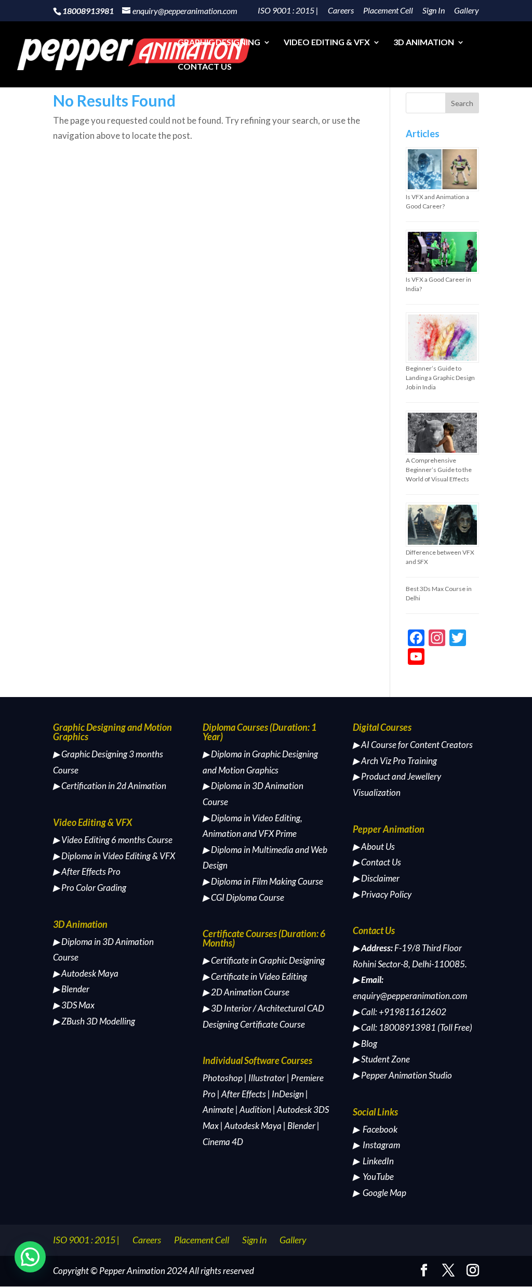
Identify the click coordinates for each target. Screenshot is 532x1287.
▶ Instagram (376, 1144)
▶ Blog (365, 1043)
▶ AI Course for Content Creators (413, 744)
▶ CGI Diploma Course (243, 897)
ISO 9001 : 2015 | (288, 10)
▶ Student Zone (381, 1059)
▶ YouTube (373, 1176)
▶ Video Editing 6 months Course (112, 839)
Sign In (433, 10)
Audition (255, 1109)
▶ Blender (71, 988)
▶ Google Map (379, 1192)
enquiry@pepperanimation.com (410, 995)
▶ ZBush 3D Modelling (94, 1021)
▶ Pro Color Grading (89, 887)
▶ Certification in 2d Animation (109, 785)
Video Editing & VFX (327, 42)
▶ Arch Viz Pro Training (395, 760)
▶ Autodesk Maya (85, 973)
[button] (30, 1256)
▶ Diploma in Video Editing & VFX (114, 855)
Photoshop (223, 1077)
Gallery (466, 10)
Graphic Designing (219, 42)
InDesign (288, 1093)
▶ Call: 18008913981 (394, 1027)
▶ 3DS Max (74, 1005)
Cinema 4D (223, 1141)
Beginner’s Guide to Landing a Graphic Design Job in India (440, 377)
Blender (301, 1125)
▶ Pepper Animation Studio (402, 1075)
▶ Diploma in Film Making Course (263, 881)
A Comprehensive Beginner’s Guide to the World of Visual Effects (439, 469)
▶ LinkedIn (373, 1160)
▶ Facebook (375, 1129)
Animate (218, 1109)
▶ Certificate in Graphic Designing (264, 960)
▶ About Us (374, 846)
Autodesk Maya (253, 1125)
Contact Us (205, 67)
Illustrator (266, 1077)
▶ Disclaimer (376, 878)
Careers (341, 10)
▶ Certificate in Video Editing (255, 976)
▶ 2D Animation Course (246, 992)
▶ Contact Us (377, 862)
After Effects (243, 1093)
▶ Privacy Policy (382, 894)
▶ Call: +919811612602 (399, 1011)
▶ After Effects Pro (87, 871)
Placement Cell (388, 10)
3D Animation (423, 42)
